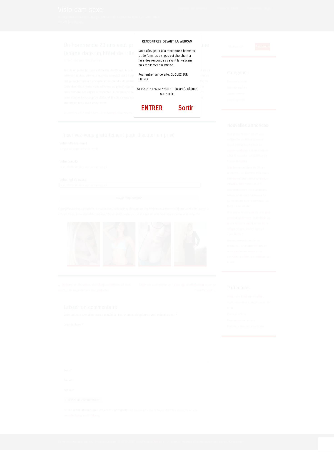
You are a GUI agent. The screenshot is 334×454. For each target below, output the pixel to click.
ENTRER (151, 108)
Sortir (185, 108)
